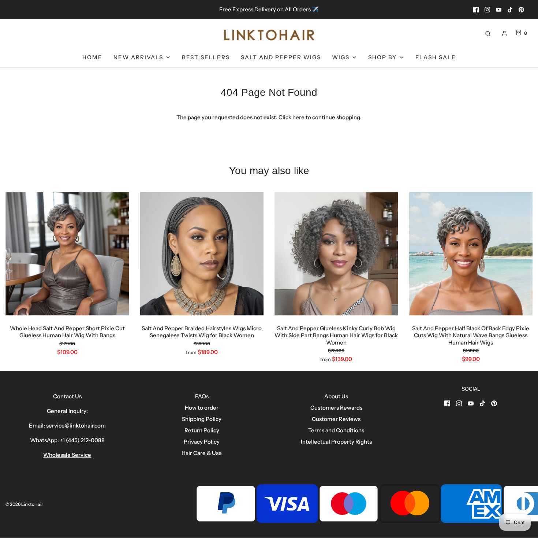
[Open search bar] (487, 33)
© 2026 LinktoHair (24, 504)
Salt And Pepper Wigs (281, 57)
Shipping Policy (201, 418)
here (298, 117)
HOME (92, 57)
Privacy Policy (202, 441)
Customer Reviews (336, 418)
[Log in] (504, 33)
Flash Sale (435, 57)
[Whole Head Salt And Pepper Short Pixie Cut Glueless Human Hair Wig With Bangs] (67, 254)
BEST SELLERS (206, 57)
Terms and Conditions (336, 430)
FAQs (202, 396)
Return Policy (201, 430)
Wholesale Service (67, 454)
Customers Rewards (336, 407)
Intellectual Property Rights (336, 441)
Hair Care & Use (202, 452)
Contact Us (67, 396)
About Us (336, 396)
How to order (201, 407)
